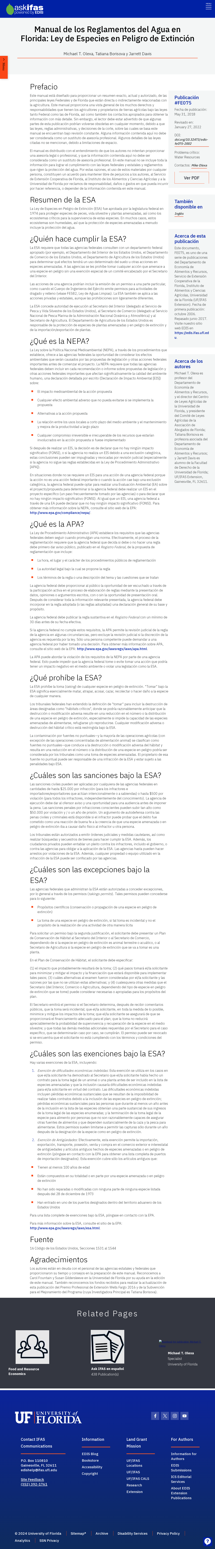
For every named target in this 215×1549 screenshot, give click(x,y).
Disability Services (132, 1533)
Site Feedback (32, 1479)
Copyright (90, 1473)
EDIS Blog (90, 1453)
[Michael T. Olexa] (182, 1344)
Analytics (22, 1540)
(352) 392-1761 (34, 1484)
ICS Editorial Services (181, 1479)
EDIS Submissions (181, 1467)
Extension (134, 1491)
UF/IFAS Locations (134, 1463)
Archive (102, 1533)
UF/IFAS (133, 1472)
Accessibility (92, 1467)
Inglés (179, 214)
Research (134, 1485)
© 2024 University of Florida (38, 1533)
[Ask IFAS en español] (107, 1347)
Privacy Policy (168, 1533)
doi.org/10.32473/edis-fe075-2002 (191, 141)
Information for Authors (184, 1456)
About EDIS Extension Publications (181, 1493)
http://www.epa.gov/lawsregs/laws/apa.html (112, 649)
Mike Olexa (199, 165)
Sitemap (77, 1533)
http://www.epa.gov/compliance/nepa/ (60, 512)
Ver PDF (192, 178)
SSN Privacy (49, 1540)
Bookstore (90, 1460)
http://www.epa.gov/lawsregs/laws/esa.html (65, 1228)
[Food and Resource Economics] (32, 1347)
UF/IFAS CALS (137, 1478)
